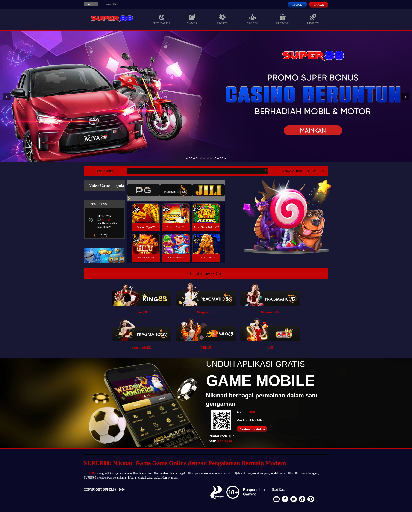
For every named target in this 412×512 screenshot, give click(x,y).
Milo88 (206, 347)
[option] (187, 158)
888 (270, 347)
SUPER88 (90, 473)
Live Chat (91, 4)
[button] (7, 96)
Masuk (297, 4)
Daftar (319, 4)
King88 (141, 312)
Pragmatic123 (142, 347)
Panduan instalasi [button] (252, 429)
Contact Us (110, 4)
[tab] (143, 190)
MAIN (146, 217)
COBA (146, 208)
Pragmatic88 (206, 312)
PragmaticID (270, 312)
